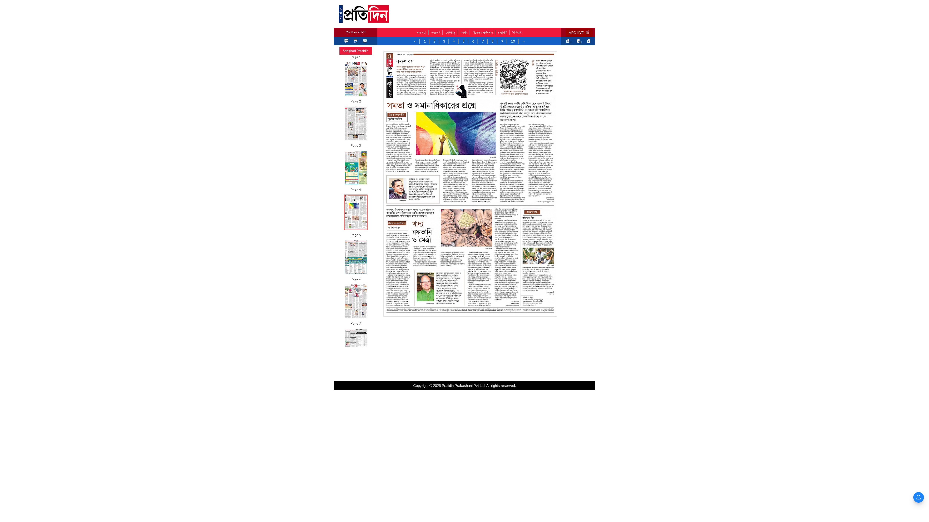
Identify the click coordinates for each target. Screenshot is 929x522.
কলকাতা (421, 32)
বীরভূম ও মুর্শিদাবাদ (483, 32)
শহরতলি (435, 32)
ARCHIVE (577, 32)
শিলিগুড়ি (517, 32)
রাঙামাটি (502, 32)
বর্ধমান (464, 32)
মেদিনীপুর (451, 32)
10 (513, 41)
